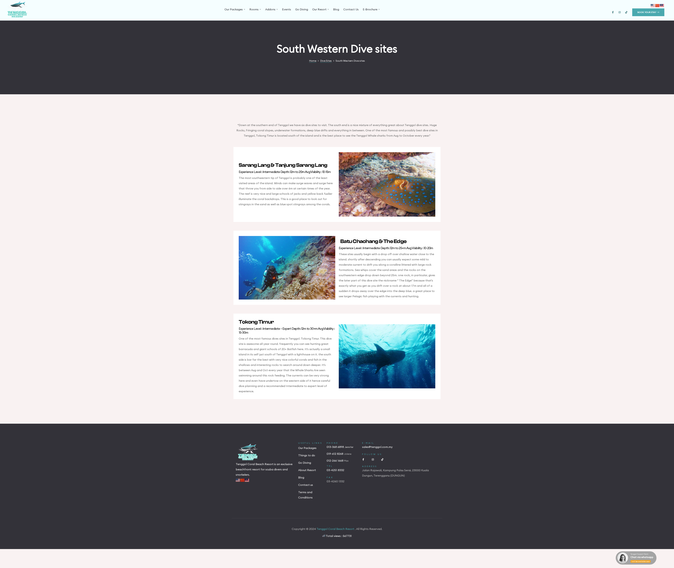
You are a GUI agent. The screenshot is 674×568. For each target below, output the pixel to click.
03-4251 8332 (335, 470)
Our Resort (319, 9)
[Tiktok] (626, 12)
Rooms (254, 9)
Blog (336, 9)
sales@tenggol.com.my (377, 447)
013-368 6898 (336, 447)
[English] (653, 5)
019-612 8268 (335, 453)
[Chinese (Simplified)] (657, 5)
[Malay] (662, 5)
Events (286, 9)
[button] (648, 12)
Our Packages (233, 9)
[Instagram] (619, 12)
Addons (270, 9)
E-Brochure (370, 9)
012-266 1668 (335, 460)
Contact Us (351, 9)
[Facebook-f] (612, 12)
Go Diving (301, 9)
